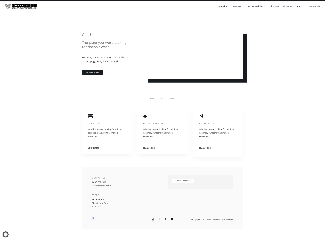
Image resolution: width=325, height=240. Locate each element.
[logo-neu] (21, 4)
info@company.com (101, 185)
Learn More (93, 148)
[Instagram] (153, 219)
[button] (5, 234)
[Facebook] (159, 219)
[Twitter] (165, 219)
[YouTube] (172, 219)
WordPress (228, 220)
